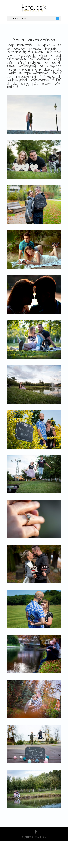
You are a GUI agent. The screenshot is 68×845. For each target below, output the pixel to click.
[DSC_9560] (34, 312)
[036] (34, 222)
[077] (34, 672)
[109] (34, 492)
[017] (34, 447)
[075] (34, 582)
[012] (34, 357)
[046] (34, 762)
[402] (34, 132)
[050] (34, 807)
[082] (34, 177)
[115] (34, 402)
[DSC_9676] (34, 267)
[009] (34, 627)
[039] (34, 537)
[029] (34, 717)
